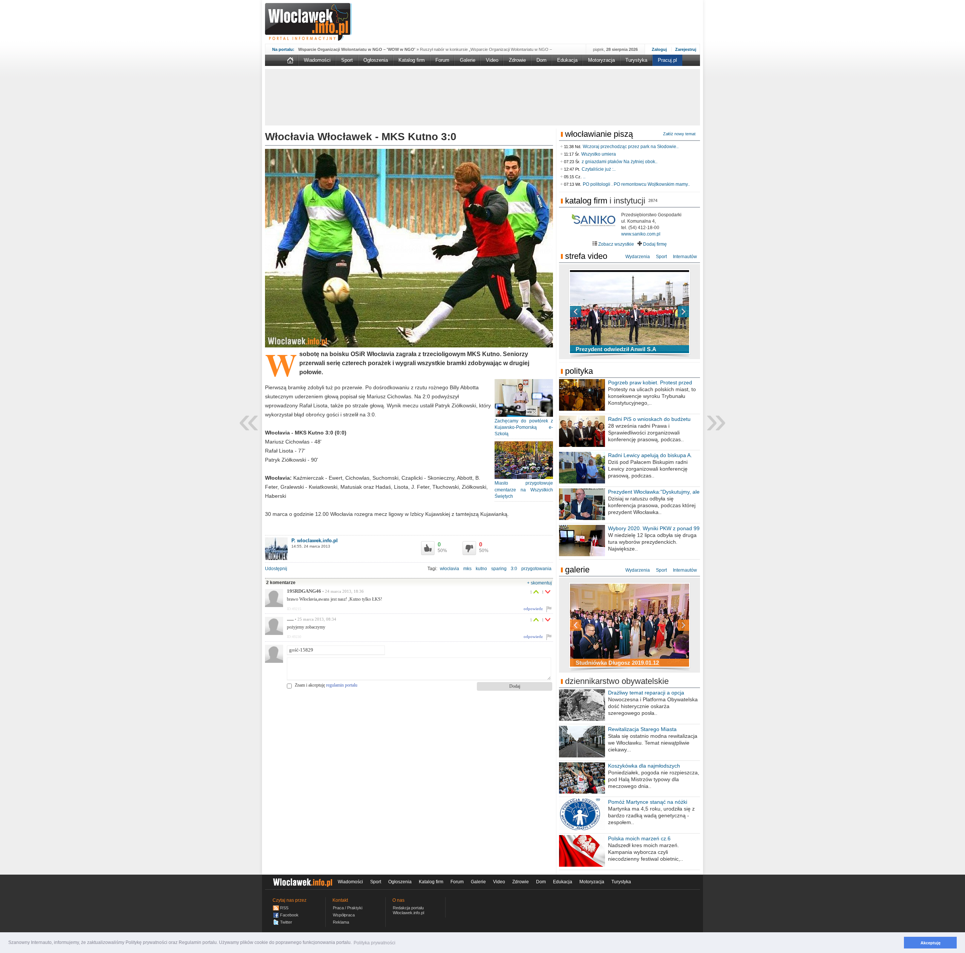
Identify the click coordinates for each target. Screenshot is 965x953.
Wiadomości (317, 60)
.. (584, 176)
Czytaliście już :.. (599, 169)
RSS (284, 908)
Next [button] (670, 311)
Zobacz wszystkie (615, 244)
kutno (481, 568)
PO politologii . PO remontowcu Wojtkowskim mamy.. (636, 184)
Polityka (579, 371)
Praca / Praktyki (347, 908)
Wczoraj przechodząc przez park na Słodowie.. (631, 146)
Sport (347, 60)
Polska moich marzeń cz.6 (639, 838)
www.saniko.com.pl (640, 234)
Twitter (286, 922)
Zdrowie (517, 60)
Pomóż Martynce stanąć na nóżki (647, 802)
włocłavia (449, 568)
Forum (442, 60)
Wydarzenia (637, 256)
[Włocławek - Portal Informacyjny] (308, 22)
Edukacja (567, 60)
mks (467, 568)
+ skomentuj (539, 583)
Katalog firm (411, 60)
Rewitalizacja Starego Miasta (642, 729)
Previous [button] (589, 311)
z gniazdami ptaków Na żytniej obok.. (619, 161)
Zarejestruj (685, 49)
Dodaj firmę (654, 244)
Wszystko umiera (598, 154)
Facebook (289, 915)
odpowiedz (533, 608)
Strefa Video (586, 256)
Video (492, 60)
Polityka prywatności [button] (374, 942)
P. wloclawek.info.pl (314, 540)
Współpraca (344, 915)
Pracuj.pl (667, 60)
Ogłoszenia (375, 60)
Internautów (685, 256)
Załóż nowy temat (679, 134)
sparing (499, 568)
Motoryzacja (601, 60)
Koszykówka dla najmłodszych (644, 766)
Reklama (341, 922)
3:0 (514, 568)
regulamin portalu (341, 685)
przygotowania (536, 568)
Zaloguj (659, 49)
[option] (629, 311)
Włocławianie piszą (599, 134)
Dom (541, 60)
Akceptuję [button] (930, 943)
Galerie (467, 60)
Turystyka (636, 60)
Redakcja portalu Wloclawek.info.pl (408, 910)
